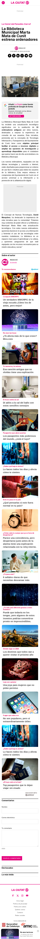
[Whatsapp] (22, 55)
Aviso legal (20, 901)
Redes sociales (20, 915)
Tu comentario (7, 828)
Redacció (22, 48)
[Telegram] (26, 55)
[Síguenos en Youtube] (27, 895)
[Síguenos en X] (18, 895)
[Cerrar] (38, 931)
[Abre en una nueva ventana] (10, 925)
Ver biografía (13, 262)
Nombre (4, 807)
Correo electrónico (8, 817)
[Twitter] (14, 55)
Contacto (20, 912)
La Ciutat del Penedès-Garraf (16, 24)
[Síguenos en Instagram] (22, 895)
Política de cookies (20, 907)
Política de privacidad (20, 904)
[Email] (30, 55)
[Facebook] (9, 55)
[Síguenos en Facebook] (13, 895)
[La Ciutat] (20, 2)
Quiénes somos (20, 909)
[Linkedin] (18, 55)
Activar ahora (15, 116)
